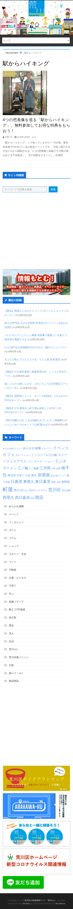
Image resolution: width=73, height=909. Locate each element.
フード (38, 461)
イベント (9, 73)
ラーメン (10, 468)
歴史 (53, 482)
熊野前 (65, 482)
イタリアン (47, 448)
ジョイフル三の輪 (45, 455)
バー (29, 461)
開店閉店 (14, 681)
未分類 (12, 617)
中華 (53, 468)
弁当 (52, 475)
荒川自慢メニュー (19, 657)
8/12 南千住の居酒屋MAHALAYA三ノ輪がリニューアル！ (36, 347)
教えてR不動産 (17, 609)
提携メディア (16, 601)
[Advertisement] (36, 230)
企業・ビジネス (17, 577)
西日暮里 (22, 497)
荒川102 (24, 490)
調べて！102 (16, 673)
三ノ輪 (23, 468)
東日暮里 (43, 481)
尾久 (34, 475)
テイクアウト (17, 461)
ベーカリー (48, 462)
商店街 (11, 475)
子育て (20, 475)
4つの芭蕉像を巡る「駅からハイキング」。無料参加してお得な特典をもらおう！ (36, 125)
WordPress (60, 903)
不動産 (12, 569)
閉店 (33, 498)
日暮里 (17, 481)
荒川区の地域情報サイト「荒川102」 (40, 900)
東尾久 (28, 481)
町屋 (8, 489)
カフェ (9, 454)
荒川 (16, 490)
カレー (19, 455)
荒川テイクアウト (38, 490)
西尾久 (8, 497)
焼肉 (59, 482)
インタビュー (16, 522)
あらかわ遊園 (32, 448)
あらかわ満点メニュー (12, 448)
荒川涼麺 (66, 490)
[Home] (20, 52)
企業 (58, 468)
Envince (26, 903)
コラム (12, 538)
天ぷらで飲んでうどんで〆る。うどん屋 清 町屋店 (32, 359)
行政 (11, 665)
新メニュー (60, 475)
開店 (39, 497)
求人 (11, 633)
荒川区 (54, 489)
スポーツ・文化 (17, 554)
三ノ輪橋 (34, 468)
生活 (11, 641)
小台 (27, 475)
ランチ (61, 461)
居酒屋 (44, 474)
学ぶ (11, 593)
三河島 (45, 468)
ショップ (29, 455)
